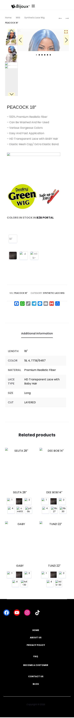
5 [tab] (47, 100)
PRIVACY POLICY (36, 645)
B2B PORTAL (45, 218)
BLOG (36, 684)
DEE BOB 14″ (54, 493)
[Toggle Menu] (52, 9)
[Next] (66, 63)
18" (10, 239)
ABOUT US (35, 638)
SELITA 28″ (20, 493)
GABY (20, 566)
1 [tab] (36, 100)
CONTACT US (35, 677)
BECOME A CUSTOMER (35, 665)
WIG (18, 17)
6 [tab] (50, 100)
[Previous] (20, 63)
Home (8, 17)
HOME (35, 630)
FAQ (35, 656)
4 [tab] (44, 100)
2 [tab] (39, 100)
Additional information (37, 334)
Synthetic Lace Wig (34, 17)
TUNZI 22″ (54, 566)
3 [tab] (42, 100)
